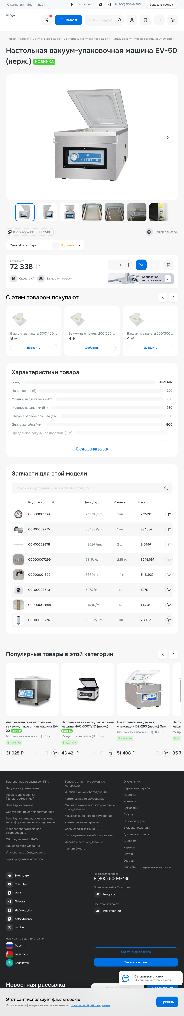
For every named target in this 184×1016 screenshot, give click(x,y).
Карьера (129, 847)
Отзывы (129, 860)
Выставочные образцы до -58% (27, 781)
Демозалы (131, 808)
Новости (130, 795)
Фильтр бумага (75, 848)
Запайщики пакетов (19, 805)
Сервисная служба (137, 788)
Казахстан (22, 963)
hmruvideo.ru (24, 919)
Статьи (128, 854)
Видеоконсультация (137, 828)
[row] (92, 514)
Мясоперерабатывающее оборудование (23, 831)
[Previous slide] (162, 297)
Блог (30, 4)
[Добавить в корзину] (168, 514)
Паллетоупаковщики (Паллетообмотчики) (20, 797)
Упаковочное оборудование (25, 852)
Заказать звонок (161, 4)
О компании (15, 4)
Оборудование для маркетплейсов (30, 812)
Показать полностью (92, 449)
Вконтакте (22, 875)
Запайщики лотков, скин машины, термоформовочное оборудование (30, 820)
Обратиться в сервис (136, 952)
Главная (12, 38)
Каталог (24, 38)
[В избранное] (46, 753)
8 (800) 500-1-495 (128, 4)
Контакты (130, 801)
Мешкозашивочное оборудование (88, 816)
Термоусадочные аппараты (24, 859)
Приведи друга (134, 821)
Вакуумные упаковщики (46, 38)
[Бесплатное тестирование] (168, 278)
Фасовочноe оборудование (84, 842)
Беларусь (21, 954)
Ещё (40, 4)
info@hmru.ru (112, 911)
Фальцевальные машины (81, 829)
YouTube (21, 884)
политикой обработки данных (90, 1005)
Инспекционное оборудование (86, 792)
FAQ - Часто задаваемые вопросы (147, 867)
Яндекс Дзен (23, 910)
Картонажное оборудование (84, 799)
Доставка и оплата (136, 834)
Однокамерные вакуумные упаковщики (86, 38)
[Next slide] (167, 137)
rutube (19, 927)
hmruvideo (84, 4)
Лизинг (129, 814)
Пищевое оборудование (23, 846)
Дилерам (130, 841)
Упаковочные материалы (82, 822)
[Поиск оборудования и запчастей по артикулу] (166, 488)
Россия (20, 945)
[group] (92, 137)
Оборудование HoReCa (22, 839)
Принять (167, 1002)
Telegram (21, 901)
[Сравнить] (37, 753)
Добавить (33, 348)
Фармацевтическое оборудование (88, 835)
